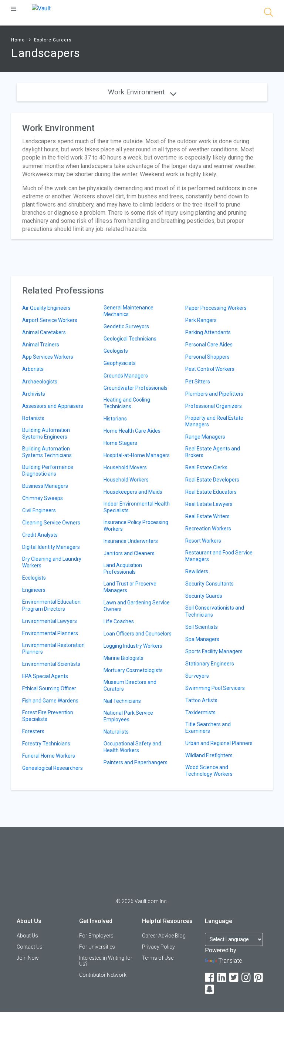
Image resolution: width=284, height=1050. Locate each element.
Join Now (28, 958)
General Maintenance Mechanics (128, 311)
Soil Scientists (201, 627)
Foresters (33, 731)
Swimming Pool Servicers (215, 688)
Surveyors (197, 676)
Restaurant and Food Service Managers (219, 556)
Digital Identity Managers (51, 547)
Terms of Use (157, 958)
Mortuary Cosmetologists (133, 670)
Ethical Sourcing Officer (49, 688)
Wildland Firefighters (209, 755)
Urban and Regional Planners (219, 743)
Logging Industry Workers (133, 646)
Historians (115, 419)
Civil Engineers (39, 510)
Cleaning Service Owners (51, 523)
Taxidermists (200, 712)
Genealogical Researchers (52, 768)
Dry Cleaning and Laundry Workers (51, 562)
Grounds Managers (126, 376)
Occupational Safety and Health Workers (132, 747)
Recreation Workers (208, 528)
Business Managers (45, 486)
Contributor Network (102, 975)
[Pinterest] (259, 977)
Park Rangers (201, 320)
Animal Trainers (40, 345)
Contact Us (30, 947)
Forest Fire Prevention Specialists (47, 715)
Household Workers (126, 480)
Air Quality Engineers (46, 308)
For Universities (97, 947)
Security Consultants (209, 584)
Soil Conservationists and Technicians (214, 611)
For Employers (96, 936)
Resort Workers (203, 541)
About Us (27, 936)
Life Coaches (119, 621)
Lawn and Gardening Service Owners (137, 606)
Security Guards (203, 596)
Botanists (33, 418)
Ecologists (34, 578)
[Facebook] (210, 977)
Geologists (116, 351)
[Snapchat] (210, 989)
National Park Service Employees (128, 716)
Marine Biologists (123, 658)
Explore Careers (53, 40)
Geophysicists (120, 363)
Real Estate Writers (207, 516)
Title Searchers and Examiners (208, 727)
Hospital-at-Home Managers (137, 455)
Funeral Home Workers (48, 756)
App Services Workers (47, 357)
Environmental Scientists (51, 664)
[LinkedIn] (222, 977)
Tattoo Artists (201, 700)
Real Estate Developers (212, 480)
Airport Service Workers (49, 320)
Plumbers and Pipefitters (214, 394)
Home (18, 40)
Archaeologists (39, 382)
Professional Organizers (213, 406)
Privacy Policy (158, 947)
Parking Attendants (208, 332)
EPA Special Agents (45, 676)
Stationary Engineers (209, 664)
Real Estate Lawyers (209, 504)
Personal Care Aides (209, 345)
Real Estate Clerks (206, 467)
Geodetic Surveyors (126, 326)
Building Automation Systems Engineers (46, 433)
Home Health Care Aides (132, 431)
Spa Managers (202, 639)
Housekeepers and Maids (133, 492)
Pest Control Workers (209, 369)
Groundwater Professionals (136, 388)
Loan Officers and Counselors (138, 634)
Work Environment (137, 92)
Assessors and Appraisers (52, 406)
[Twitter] (234, 977)
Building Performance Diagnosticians (47, 470)
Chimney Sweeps (42, 498)
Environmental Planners (50, 633)
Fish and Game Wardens (50, 701)
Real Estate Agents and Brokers (212, 452)
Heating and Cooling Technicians (127, 403)
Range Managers (205, 437)
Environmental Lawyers (49, 621)
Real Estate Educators (211, 492)
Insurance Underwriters (131, 541)
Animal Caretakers (44, 332)
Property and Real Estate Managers (214, 421)
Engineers (33, 590)
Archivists (33, 394)
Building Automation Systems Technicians (47, 452)
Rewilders (196, 571)
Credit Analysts (40, 535)
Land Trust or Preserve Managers (130, 587)
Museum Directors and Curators (130, 685)
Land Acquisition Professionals (123, 568)
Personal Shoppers (207, 357)
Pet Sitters (197, 382)
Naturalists (116, 732)
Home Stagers (120, 443)
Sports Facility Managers (214, 651)
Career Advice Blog (164, 936)
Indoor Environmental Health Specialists (137, 507)
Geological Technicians (130, 339)
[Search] (268, 13)
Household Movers (125, 467)
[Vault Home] (41, 7)
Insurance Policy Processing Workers (136, 525)
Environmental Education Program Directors (51, 605)
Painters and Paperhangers (136, 762)
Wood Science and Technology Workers (209, 770)
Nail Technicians (122, 701)
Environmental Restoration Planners (53, 648)
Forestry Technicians (46, 744)
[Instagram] (246, 977)
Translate (230, 960)
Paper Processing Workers (216, 308)
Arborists (33, 369)
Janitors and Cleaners (129, 553)
